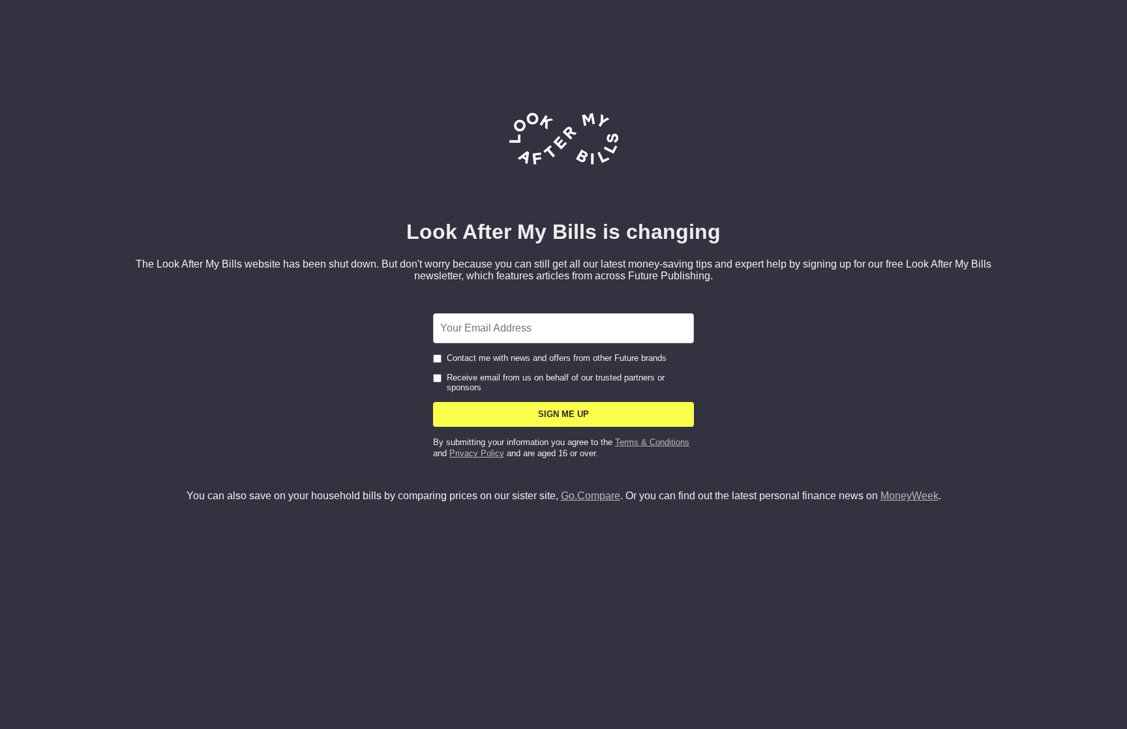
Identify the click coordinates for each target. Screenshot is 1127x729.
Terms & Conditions (652, 442)
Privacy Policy (476, 453)
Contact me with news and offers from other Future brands (557, 358)
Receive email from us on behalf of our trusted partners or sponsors (556, 382)
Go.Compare (590, 495)
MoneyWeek (909, 495)
